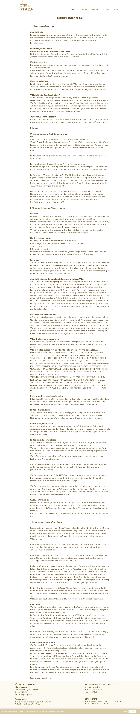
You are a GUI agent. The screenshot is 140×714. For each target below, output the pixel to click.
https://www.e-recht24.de (43, 678)
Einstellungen (125, 711)
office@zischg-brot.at (25, 694)
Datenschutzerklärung (60, 711)
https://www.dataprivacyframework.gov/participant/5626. (48, 202)
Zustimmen (133, 711)
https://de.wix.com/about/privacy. (76, 164)
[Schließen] (138, 711)
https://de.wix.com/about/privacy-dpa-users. (94, 169)
